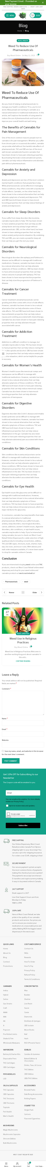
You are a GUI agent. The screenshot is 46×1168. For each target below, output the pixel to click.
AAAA (5, 1012)
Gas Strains (7, 1003)
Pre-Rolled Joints (10, 1034)
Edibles (27, 1049)
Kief (25, 1034)
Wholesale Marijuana (11, 1043)
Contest (6, 961)
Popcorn (6, 1030)
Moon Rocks (29, 1030)
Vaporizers (8, 1049)
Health (25, 41)
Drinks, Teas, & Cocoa (32, 1065)
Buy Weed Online (14, 55)
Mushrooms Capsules (11, 1134)
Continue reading (23, 661)
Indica (5, 990)
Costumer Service (32, 944)
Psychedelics (9, 1074)
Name (5, 718)
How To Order (29, 961)
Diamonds (28, 1016)
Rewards (27, 957)
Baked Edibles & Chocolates (30, 1059)
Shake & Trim (8, 1038)
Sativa (5, 999)
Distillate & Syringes (32, 1021)
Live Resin (28, 1003)
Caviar (26, 1012)
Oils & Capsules (10, 1085)
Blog (27, 31)
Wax (25, 990)
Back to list (23, 592)
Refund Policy (29, 974)
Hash (26, 1038)
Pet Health (7, 1111)
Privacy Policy (29, 970)
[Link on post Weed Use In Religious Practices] (23, 621)
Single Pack (28, 1110)
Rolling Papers (30, 1098)
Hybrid (5, 995)
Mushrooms (8, 1125)
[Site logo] (22, 15)
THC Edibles (28, 1069)
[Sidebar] (3, 353)
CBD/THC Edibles (30, 1078)
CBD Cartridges (9, 1067)
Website (5, 740)
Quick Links (8, 944)
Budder (27, 995)
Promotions (8, 966)
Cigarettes (29, 1105)
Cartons (27, 1114)
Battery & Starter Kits (11, 1054)
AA (4, 1021)
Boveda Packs (29, 1090)
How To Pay (28, 966)
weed (26, 582)
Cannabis (7, 986)
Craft (5, 1008)
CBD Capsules (8, 1094)
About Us (7, 953)
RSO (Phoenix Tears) (32, 1043)
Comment (6, 688)
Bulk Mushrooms (10, 1143)
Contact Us (28, 948)
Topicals (6, 1107)
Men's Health (8, 1116)
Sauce (26, 1008)
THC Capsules (8, 1090)
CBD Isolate (29, 1025)
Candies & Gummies (32, 1054)
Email (4, 729)
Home (19, 31)
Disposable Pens (9, 1058)
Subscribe (23, 825)
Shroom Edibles (9, 1138)
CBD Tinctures (8, 1103)
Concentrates (31, 986)
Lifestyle (25, 634)
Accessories (30, 1085)
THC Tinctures (8, 1098)
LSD (4, 1078)
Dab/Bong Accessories (33, 1094)
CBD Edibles (29, 1074)
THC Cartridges (9, 1063)
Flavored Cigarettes (32, 1118)
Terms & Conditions (32, 979)
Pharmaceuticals (11, 582)
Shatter (27, 999)
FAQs (26, 953)
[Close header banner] (43, 2)
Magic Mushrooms (10, 1130)
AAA (4, 1016)
